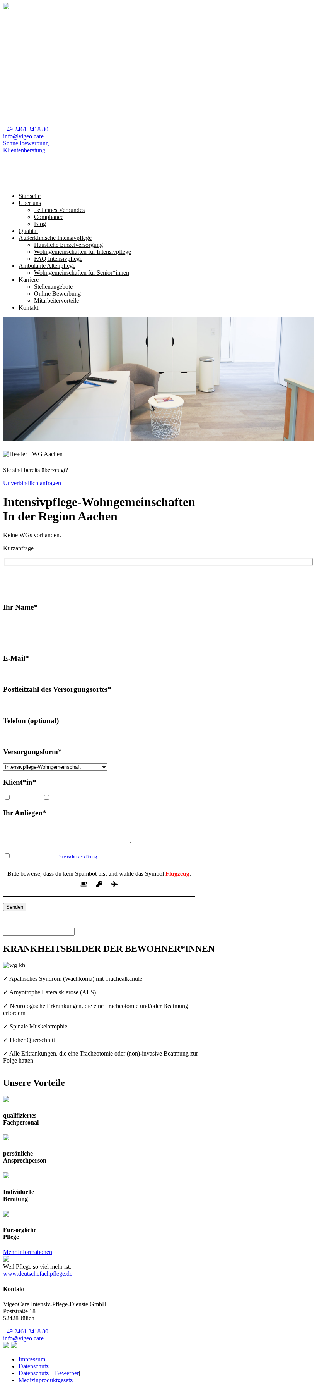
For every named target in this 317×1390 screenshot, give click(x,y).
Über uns (30, 203)
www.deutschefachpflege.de (37, 1273)
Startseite (30, 196)
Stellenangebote (53, 286)
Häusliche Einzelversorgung (68, 244)
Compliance (48, 217)
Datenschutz (34, 1366)
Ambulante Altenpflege (47, 265)
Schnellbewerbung (26, 143)
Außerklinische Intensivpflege (55, 237)
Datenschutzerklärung (77, 856)
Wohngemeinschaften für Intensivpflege (82, 251)
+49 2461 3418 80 (25, 129)
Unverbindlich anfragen (32, 483)
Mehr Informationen (27, 1252)
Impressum (32, 1359)
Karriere (29, 279)
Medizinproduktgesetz (46, 1380)
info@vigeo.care (23, 136)
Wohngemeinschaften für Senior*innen (81, 272)
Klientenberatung (24, 150)
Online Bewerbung (57, 293)
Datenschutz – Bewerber (49, 1373)
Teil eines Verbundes (59, 210)
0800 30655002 (130, 579)
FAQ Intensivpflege (58, 258)
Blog (40, 223)
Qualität (28, 230)
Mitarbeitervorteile (56, 300)
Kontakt (28, 307)
